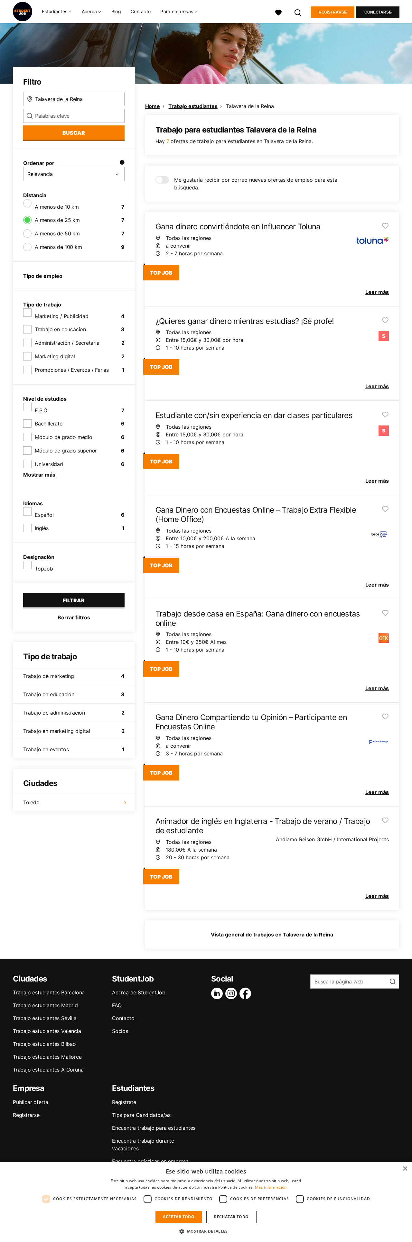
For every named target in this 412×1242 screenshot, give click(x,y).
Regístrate (124, 1102)
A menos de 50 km (57, 233)
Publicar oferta (30, 1102)
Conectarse (377, 12)
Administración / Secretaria (67, 343)
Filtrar (74, 600)
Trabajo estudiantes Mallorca (47, 1057)
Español (44, 515)
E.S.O (41, 410)
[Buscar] (298, 12)
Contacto (141, 11)
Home (152, 106)
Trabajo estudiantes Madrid (45, 1005)
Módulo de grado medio (63, 437)
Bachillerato (49, 423)
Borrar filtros (74, 617)
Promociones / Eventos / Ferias (72, 370)
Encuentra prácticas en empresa (150, 1161)
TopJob (44, 568)
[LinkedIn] (218, 993)
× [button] (404, 1168)
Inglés (42, 528)
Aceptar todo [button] (178, 1216)
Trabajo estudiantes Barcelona (49, 992)
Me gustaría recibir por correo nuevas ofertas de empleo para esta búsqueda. (255, 184)
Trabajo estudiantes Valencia (47, 1031)
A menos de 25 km (57, 220)
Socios (120, 1031)
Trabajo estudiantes (192, 106)
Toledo (31, 802)
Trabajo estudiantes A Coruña (48, 1069)
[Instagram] (232, 993)
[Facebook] (246, 993)
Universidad (49, 464)
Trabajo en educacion (60, 329)
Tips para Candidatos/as (141, 1115)
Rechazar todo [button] (231, 1216)
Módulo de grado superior (66, 450)
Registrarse (333, 12)
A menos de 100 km (58, 247)
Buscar (73, 133)
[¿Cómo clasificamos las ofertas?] (122, 163)
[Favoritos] (278, 12)
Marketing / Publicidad (62, 316)
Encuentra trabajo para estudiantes (153, 1128)
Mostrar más (39, 474)
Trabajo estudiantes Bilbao (44, 1044)
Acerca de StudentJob (138, 992)
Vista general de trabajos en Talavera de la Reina (272, 934)
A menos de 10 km (57, 207)
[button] (206, 1231)
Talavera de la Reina (250, 106)
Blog (116, 11)
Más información (271, 1187)
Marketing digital (55, 356)
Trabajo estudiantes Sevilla (45, 1018)
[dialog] (206, 1202)
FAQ (116, 1005)
